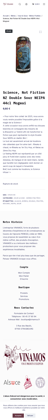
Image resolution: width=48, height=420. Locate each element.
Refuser (30, 415)
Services (24, 296)
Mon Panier (24, 276)
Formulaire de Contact (24, 313)
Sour (19, 203)
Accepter (18, 415)
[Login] (26, 4)
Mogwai (6, 203)
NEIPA (13, 203)
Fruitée (39, 201)
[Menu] (44, 4)
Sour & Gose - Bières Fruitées (27, 198)
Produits (24, 293)
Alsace (18, 201)
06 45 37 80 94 (29, 316)
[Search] (20, 4)
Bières (25, 201)
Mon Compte (24, 273)
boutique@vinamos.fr (30, 319)
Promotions (24, 299)
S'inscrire (24, 279)
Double (32, 201)
